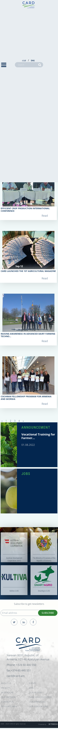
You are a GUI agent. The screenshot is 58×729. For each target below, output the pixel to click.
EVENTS (32, 683)
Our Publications (38, 706)
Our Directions (37, 701)
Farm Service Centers (40, 697)
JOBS (25, 473)
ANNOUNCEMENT (35, 427)
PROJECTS (5, 687)
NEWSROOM (7, 692)
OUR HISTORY (35, 692)
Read (45, 215)
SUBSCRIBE (48, 612)
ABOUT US (6, 683)
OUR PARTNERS (8, 697)
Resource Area (9, 706)
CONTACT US (7, 701)
